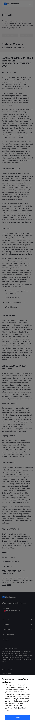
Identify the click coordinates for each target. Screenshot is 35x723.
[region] (17, 699)
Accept (17, 718)
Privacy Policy (13, 708)
